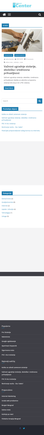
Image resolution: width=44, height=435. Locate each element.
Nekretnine (6, 337)
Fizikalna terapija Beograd (11, 419)
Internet (4, 206)
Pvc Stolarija (6, 332)
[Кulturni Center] (4, 14)
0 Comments (29, 59)
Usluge (4, 216)
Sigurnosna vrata (8, 350)
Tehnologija (6, 213)
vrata (21, 62)
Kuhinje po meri (7, 414)
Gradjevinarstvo (20, 55)
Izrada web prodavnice (10, 401)
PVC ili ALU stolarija (8, 124)
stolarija (16, 62)
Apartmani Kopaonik (9, 346)
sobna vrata (9, 62)
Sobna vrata (6, 410)
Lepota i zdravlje (7, 209)
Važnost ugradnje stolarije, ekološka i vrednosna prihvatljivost (20, 70)
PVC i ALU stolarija (8, 355)
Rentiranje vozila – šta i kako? (12, 127)
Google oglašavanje (9, 341)
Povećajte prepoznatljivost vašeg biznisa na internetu (21, 131)
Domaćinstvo (8, 55)
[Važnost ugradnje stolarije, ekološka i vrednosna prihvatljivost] (22, 40)
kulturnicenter (10, 59)
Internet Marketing (9, 396)
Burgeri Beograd (8, 405)
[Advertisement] (22, 163)
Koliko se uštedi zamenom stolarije (14, 114)
